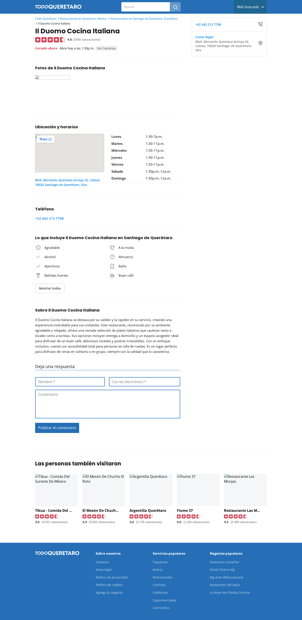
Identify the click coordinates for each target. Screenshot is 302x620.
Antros (157, 569)
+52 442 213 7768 (49, 218)
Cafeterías (160, 592)
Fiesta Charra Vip (222, 569)
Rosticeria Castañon (224, 562)
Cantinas (159, 585)
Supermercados (164, 600)
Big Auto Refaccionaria (226, 577)
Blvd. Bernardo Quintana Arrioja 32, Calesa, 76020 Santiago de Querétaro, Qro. (67, 182)
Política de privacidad (112, 577)
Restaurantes (162, 577)
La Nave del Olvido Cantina (230, 592)
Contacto (102, 562)
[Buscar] (175, 7)
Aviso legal (103, 569)
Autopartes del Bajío (225, 585)
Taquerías (160, 562)
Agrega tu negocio (109, 592)
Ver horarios (106, 48)
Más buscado (248, 6)
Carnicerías (161, 608)
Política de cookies (109, 585)
